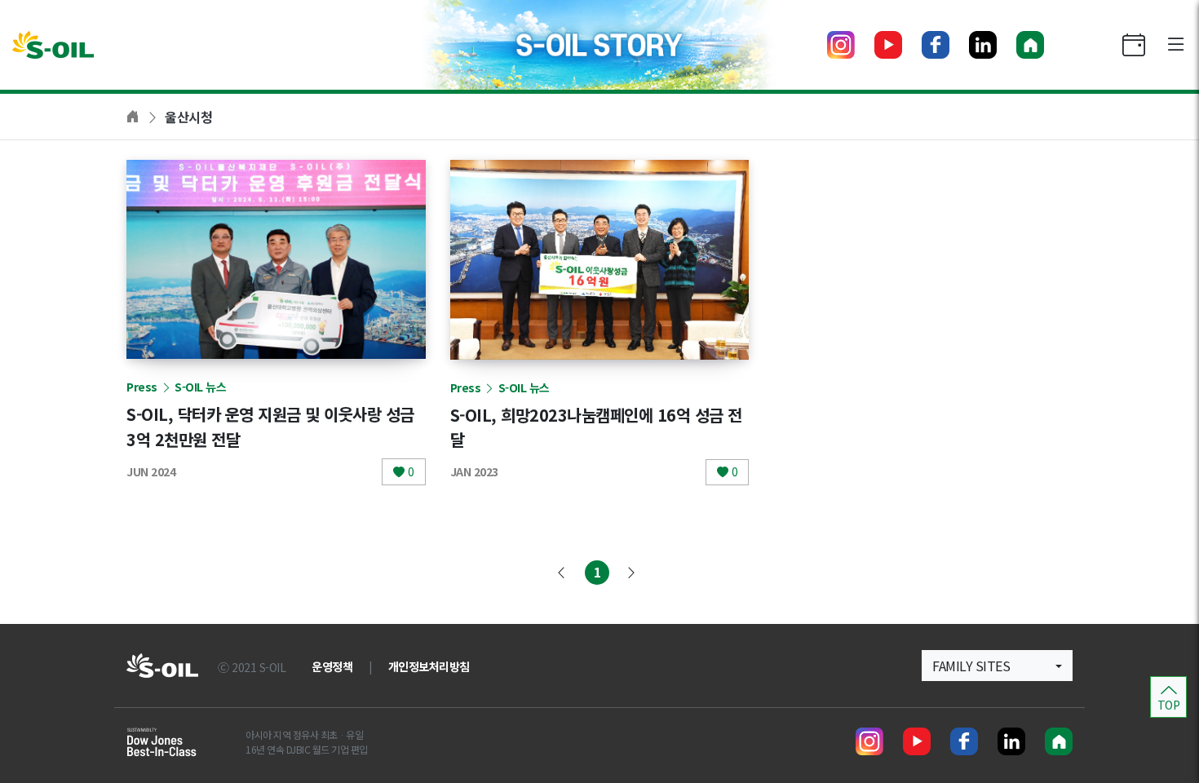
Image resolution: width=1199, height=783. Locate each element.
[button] (997, 665)
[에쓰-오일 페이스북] (935, 45)
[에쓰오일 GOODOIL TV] (888, 45)
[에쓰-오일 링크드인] (983, 45)
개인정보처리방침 (429, 666)
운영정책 (332, 666)
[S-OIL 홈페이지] (1030, 45)
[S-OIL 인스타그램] (841, 45)
